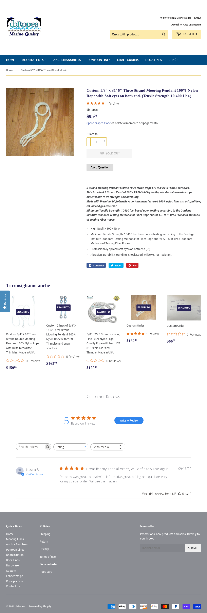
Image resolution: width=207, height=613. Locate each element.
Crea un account (192, 24)
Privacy (44, 549)
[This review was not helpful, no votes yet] (187, 494)
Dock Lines (153, 60)
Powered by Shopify (40, 606)
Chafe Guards (128, 60)
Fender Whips (14, 576)
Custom (11, 570)
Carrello (189, 34)
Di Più (172, 60)
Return (44, 541)
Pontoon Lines (99, 60)
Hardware (12, 565)
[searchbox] (30, 447)
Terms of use (48, 556)
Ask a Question (100, 167)
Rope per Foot (15, 581)
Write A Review (129, 420)
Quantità (92, 134)
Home (10, 60)
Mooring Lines (32, 60)
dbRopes (20, 606)
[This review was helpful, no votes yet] (179, 494)
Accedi (175, 24)
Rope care (46, 571)
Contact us (13, 586)
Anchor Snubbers (67, 60)
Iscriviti (192, 548)
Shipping (45, 534)
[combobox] (70, 446)
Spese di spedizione (99, 123)
